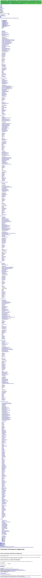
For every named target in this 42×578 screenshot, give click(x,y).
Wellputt (3, 511)
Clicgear (3, 173)
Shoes (3, 264)
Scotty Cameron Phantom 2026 (6, 48)
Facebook (4, 538)
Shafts (3, 311)
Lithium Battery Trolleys (5, 162)
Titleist (3, 106)
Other (2, 477)
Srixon (3, 108)
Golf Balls (3, 79)
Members (9, 570)
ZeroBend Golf (4, 516)
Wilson (3, 70)
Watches (4, 345)
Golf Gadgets (4, 341)
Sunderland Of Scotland (5, 500)
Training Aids (4, 313)
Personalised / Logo (4, 139)
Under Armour (4, 212)
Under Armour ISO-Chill (5, 189)
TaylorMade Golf (4, 69)
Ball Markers (4, 83)
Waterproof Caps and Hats (6, 226)
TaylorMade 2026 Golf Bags (5, 125)
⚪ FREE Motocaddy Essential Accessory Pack (31, 2)
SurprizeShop (3, 503)
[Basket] (0, 12)
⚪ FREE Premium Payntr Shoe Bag (22, 2)
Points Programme (14, 569)
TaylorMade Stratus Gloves (5, 190)
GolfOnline (3, 113)
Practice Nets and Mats (5, 303)
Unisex (4, 242)
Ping (2, 71)
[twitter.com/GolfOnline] (1, 566)
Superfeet (3, 501)
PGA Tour (3, 478)
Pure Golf (3, 485)
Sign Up (9, 563)
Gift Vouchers (4, 66)
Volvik (3, 112)
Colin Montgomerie (4, 439)
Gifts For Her (4, 372)
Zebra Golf (3, 515)
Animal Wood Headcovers (6, 316)
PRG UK (3, 482)
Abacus (3, 258)
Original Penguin (4, 475)
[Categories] (0, 11)
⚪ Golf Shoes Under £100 (38, 2)
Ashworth (3, 424)
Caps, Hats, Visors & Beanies (7, 221)
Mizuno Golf (3, 76)
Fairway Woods (5, 32)
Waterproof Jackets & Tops (6, 225)
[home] (0, 547)
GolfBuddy (3, 366)
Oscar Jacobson (4, 476)
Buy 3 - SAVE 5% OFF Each (6, 186)
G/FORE (3, 297)
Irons (3, 33)
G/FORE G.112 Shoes (5, 274)
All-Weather (4, 194)
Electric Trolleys (5, 153)
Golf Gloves (3, 183)
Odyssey (3, 72)
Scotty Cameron (4, 74)
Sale (2, 61)
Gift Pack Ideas (4, 381)
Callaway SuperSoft (4, 89)
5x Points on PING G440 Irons (6, 41)
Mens (1, 4)
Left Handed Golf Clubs (5, 51)
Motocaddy (3, 172)
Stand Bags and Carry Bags (6, 117)
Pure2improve (4, 486)
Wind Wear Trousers (5, 229)
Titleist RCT (3, 92)
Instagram (4, 540)
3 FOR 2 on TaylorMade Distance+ (6, 87)
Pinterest (4, 541)
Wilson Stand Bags (4, 128)
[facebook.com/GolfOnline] (0, 566)
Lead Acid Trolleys (4, 163)
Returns (10, 569)
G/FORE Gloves (4, 191)
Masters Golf (3, 338)
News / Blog (3, 535)
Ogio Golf (3, 150)
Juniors (3, 54)
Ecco (2, 443)
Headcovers (4, 315)
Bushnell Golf (4, 362)
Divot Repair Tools (5, 82)
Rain (3, 195)
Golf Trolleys (4, 151)
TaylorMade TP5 (4, 90)
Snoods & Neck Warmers (6, 228)
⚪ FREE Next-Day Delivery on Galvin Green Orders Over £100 (16, 3)
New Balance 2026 (4, 273)
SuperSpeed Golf (4, 502)
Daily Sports (3, 441)
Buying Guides (4, 536)
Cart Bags (4, 118)
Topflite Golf (3, 506)
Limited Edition (4, 131)
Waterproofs (4, 224)
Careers (25, 570)
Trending (3, 134)
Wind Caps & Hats (5, 230)
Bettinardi (3, 427)
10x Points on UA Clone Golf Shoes (6, 268)
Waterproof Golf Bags (5, 130)
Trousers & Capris (5, 219)
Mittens (4, 196)
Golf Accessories (4, 300)
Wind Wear (4, 227)
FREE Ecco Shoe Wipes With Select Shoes (7, 267)
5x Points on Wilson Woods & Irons (6, 43)
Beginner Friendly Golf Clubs (6, 50)
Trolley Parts (4, 154)
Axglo (3, 425)
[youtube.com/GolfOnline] (2, 566)
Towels (3, 308)
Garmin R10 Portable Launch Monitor (7, 348)
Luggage (4, 121)
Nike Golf (3, 260)
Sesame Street (4, 491)
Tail (2, 504)
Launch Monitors (5, 344)
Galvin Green (3, 450)
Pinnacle (3, 480)
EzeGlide (3, 180)
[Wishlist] (0, 16)
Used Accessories (4, 324)
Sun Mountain (4, 143)
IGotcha (3, 458)
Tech (3, 343)
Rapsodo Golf (4, 487)
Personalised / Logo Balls (5, 103)
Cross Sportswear (4, 440)
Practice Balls (4, 81)
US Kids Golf (4, 509)
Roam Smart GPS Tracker (5, 351)
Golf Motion (3, 452)
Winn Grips (3, 513)
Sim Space (3, 492)
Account (2, 9)
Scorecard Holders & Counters (6, 302)
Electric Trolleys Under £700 (5, 159)
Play (1, 7)
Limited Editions (4, 96)
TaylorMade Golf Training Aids (18, 547)
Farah (2, 447)
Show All (3, 57)
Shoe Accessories (5, 306)
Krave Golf (3, 461)
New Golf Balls (5, 80)
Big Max (3, 174)
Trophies (4, 374)
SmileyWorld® (4, 495)
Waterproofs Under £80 (5, 379)
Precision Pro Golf (4, 481)
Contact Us (22, 569)
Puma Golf (3, 292)
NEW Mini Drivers (4, 38)
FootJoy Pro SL (4, 272)
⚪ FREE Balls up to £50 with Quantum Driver (5, 2)
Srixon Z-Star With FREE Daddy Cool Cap (7, 86)
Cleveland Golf (4, 73)
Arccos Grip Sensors (4, 350)
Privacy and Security (19, 570)
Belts (3, 223)
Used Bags (3, 136)
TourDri (3, 507)
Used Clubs (3, 62)
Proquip (3, 257)
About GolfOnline (5, 570)
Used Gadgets (4, 356)
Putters (4, 35)
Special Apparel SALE (5, 232)
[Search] (2, 11)
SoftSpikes (3, 496)
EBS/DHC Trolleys (4, 160)
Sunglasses (4, 222)
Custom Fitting (18, 569)
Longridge (3, 179)
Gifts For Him (5, 373)
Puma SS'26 (3, 236)
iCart (2, 457)
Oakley (3, 296)
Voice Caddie (3, 368)
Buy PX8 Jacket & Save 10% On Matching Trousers (9, 233)
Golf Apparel (4, 217)
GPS (3, 342)
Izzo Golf (3, 369)
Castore (3, 435)
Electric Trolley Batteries (6, 155)
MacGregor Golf (4, 465)
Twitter (4, 539)
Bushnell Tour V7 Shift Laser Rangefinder (7, 349)
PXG (2, 75)
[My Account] (1, 12)
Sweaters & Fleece (5, 218)
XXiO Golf (3, 111)
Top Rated (3, 60)
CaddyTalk (3, 433)
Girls (3, 56)
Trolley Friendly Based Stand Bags (6, 123)
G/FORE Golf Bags (4, 127)
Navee (3, 470)
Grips (3, 304)
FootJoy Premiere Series (5, 271)
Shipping (8, 569)
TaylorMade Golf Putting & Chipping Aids (27, 547)
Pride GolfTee (4, 483)
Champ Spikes (4, 436)
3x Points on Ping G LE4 (5, 44)
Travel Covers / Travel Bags (6, 120)
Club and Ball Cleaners (6, 301)
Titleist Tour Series (4, 129)
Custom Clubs (4, 65)
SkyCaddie (3, 364)
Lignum (3, 463)
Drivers (4, 31)
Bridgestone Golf (4, 214)
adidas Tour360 (4, 270)
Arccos (3, 363)
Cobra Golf (3, 147)
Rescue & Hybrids (5, 34)
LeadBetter (3, 462)
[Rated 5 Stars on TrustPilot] (7, 546)
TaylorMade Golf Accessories (10, 547)
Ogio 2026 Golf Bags (5, 126)
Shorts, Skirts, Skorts (5, 220)
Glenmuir (3, 451)
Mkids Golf (3, 469)
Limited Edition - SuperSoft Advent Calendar (8, 383)
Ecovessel (3, 444)
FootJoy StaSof (4, 188)
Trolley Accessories (5, 312)
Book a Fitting (2, 8)
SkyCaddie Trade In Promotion (6, 347)
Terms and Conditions (13, 570)
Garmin (3, 361)
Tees (3, 305)
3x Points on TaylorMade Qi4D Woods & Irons (8, 40)
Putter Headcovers (5, 319)
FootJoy (3, 206)
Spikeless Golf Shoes (4, 269)
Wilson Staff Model (4, 94)
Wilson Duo (3, 95)
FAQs (23, 570)
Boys (3, 55)
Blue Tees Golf (4, 367)
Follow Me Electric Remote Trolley (6, 157)
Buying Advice (4, 102)
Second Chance (4, 114)
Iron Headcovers (5, 317)
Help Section (5, 569)
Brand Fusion (3, 431)
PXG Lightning (4, 45)
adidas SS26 (3, 235)
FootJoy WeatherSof (4, 187)
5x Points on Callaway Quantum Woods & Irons (8, 39)
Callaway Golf (4, 68)
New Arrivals (3, 59)
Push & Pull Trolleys (5, 152)
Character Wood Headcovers (6, 318)
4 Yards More (3, 421)
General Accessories (5, 310)
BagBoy (3, 175)
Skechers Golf (4, 291)
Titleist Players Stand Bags (5, 124)
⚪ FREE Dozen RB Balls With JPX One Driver (14, 2)
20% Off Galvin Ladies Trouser (6, 234)
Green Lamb (3, 456)
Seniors (1, 6)
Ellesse (3, 445)
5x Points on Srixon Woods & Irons (6, 42)
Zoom (3, 517)
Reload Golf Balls (4, 488)
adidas (3, 252)
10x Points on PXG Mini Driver (6, 46)
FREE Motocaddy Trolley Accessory (7, 158)
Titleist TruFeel (4, 93)
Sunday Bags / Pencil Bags (6, 119)
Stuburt (3, 295)
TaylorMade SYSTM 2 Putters (6, 49)
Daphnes (3, 337)
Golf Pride (3, 453)
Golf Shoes (3, 263)
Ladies (1, 5)
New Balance (3, 471)
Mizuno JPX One (4, 47)
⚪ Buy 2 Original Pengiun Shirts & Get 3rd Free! (5, 3)
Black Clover (3, 399)
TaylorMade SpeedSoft (5, 91)
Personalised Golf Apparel (5, 382)
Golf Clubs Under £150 (5, 380)
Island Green (3, 459)
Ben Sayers (3, 176)
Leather (4, 193)
